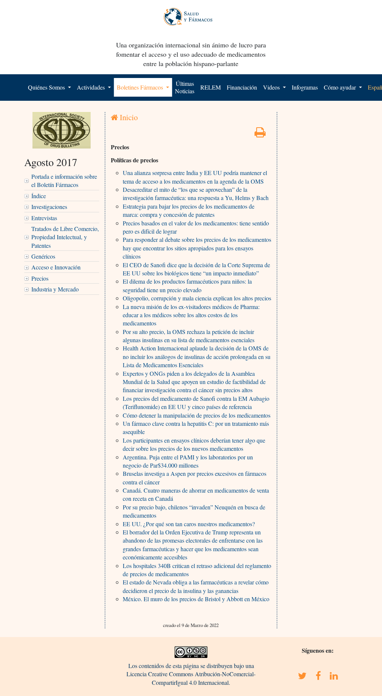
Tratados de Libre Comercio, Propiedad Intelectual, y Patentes (65, 237)
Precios (39, 278)
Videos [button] (272, 87)
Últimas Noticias (184, 87)
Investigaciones (49, 206)
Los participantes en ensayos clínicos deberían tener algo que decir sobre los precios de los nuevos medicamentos (194, 444)
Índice (38, 196)
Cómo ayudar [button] (340, 87)
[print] (260, 134)
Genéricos (43, 256)
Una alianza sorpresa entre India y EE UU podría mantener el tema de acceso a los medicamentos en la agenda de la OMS (195, 177)
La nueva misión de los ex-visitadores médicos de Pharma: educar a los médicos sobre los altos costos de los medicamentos (191, 315)
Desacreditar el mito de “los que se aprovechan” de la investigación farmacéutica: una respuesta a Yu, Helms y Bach (196, 193)
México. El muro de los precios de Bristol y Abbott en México (196, 599)
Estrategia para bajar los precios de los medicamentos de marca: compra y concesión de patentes (188, 210)
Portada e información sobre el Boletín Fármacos (64, 180)
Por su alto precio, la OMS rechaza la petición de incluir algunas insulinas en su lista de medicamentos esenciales (188, 336)
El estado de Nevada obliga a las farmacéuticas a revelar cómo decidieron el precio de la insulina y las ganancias (196, 586)
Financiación (242, 87)
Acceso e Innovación (56, 267)
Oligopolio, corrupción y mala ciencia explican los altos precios (197, 298)
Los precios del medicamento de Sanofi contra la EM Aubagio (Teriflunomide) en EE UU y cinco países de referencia (196, 402)
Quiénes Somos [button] (47, 87)
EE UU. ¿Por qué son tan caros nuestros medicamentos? (189, 524)
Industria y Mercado (55, 289)
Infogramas (305, 87)
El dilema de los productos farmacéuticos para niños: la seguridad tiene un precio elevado (187, 285)
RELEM (210, 87)
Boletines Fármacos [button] (141, 87)
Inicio (128, 117)
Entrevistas (44, 218)
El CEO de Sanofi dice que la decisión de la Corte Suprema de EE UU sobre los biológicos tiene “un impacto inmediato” (196, 269)
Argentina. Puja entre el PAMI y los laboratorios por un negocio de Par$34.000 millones (188, 461)
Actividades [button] (91, 87)
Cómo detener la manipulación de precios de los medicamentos (196, 415)
